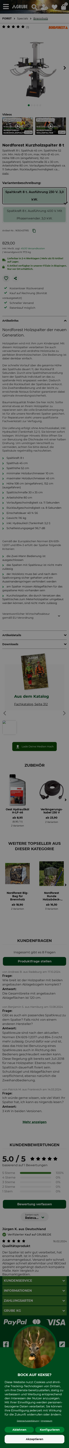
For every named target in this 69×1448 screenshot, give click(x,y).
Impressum (46, 1421)
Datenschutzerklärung (28, 1421)
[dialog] (34, 724)
